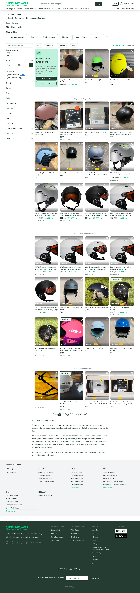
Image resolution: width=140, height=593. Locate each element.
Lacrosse (47, 9)
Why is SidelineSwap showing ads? (84, 99)
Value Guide (130, 8)
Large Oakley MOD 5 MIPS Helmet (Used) (45, 174)
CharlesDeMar (39, 398)
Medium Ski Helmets (110, 475)
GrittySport (38, 169)
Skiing (76, 9)
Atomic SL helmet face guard (44, 402)
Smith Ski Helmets (12, 499)
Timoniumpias (90, 169)
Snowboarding (84, 9)
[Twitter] (22, 542)
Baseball (33, 9)
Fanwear (19, 9)
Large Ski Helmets (110, 478)
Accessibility (96, 553)
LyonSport (63, 344)
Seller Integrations (77, 540)
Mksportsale (114, 76)
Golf (53, 9)
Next (85, 414)
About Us (95, 530)
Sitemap (95, 560)
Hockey (26, 9)
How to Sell (75, 534)
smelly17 (113, 128)
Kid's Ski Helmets (44, 475)
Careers (94, 534)
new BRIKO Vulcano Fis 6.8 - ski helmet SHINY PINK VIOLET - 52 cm (71, 349)
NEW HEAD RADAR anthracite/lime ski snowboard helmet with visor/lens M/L (121, 174)
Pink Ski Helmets (77, 485)
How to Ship (75, 537)
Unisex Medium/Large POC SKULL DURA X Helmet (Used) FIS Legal (121, 133)
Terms (94, 540)
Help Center (121, 8)
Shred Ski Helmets (12, 508)
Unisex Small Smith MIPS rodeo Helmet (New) (45, 133)
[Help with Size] (10, 83)
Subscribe (95, 578)
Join (132, 4)
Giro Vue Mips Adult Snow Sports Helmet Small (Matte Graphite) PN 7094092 (121, 403)
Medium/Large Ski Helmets (113, 482)
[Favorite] (107, 51)
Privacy (94, 544)
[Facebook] (12, 542)
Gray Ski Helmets (77, 478)
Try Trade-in (46, 83)
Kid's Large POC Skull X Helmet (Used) (120, 308)
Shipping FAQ (55, 530)
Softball (40, 9)
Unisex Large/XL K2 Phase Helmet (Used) (71, 308)
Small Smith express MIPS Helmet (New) (121, 81)
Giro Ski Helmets (12, 496)
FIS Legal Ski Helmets (46, 496)
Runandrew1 (89, 76)
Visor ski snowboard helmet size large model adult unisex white (95, 268)
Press (94, 556)
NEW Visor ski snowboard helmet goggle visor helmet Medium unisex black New (96, 214)
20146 (22, 75)
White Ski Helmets (77, 475)
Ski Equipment (11, 472)
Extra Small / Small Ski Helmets (114, 485)
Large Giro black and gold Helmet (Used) (70, 81)
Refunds (54, 534)
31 (80, 414)
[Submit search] (98, 4)
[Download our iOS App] (122, 531)
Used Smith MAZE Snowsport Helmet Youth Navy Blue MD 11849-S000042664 (96, 174)
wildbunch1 (64, 398)
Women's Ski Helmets (46, 482)
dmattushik (64, 76)
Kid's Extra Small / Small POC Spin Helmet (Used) (45, 349)
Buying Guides (36, 542)
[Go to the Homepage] (17, 4)
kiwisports (89, 398)
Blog (93, 563)
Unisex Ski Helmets (45, 472)
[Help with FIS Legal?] (15, 103)
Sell (115, 4)
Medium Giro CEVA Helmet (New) (95, 132)
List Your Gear (46, 78)
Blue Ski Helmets (77, 482)
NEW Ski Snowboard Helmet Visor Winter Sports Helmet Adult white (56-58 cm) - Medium (45, 268)
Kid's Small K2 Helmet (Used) (94, 80)
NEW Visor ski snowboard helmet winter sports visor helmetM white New (121, 214)
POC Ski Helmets (12, 502)
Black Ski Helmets (77, 472)
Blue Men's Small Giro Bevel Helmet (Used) (96, 308)
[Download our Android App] (124, 536)
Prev (55, 414)
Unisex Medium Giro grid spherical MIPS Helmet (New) (71, 133)
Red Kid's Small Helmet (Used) (94, 348)
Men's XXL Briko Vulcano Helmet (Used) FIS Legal (70, 403)
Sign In (126, 4)
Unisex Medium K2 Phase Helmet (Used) (121, 349)
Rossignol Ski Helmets (14, 505)
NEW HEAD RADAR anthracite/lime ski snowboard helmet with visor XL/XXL (46, 214)
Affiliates (95, 537)
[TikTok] (27, 542)
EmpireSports (90, 303)
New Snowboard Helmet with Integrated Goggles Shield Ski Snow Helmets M (71, 214)
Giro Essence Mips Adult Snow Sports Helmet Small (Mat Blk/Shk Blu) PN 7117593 (96, 403)
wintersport (114, 169)
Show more (75, 488)
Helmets (15, 23)
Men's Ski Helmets (45, 478)
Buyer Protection (57, 537)
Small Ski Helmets (109, 472)
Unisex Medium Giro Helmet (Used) (71, 173)
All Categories (10, 9)
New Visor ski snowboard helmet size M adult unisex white (120, 268)
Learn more (35, 537)
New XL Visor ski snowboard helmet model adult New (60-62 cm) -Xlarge (46, 308)
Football (58, 9)
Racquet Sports (68, 9)
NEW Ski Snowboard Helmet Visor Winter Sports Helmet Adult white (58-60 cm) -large (70, 268)
